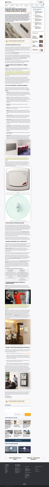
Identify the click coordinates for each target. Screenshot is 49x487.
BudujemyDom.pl (17, 468)
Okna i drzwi (6, 469)
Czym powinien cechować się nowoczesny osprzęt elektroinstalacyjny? (35, 37)
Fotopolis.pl (36, 468)
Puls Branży (6, 5)
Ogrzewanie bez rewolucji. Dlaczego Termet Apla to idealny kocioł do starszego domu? (38, 24)
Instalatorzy (42, 5)
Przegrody (6, 467)
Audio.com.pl (26, 468)
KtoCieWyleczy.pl (37, 471)
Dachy (6, 468)
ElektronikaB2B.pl (27, 474)
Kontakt (6, 472)
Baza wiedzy (12, 5)
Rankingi (17, 5)
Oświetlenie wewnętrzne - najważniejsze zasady (35, 46)
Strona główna (6, 466)
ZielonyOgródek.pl (17, 471)
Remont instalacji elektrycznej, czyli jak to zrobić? (35, 42)
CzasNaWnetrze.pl (17, 472)
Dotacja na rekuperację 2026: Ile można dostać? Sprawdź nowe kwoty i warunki (38, 20)
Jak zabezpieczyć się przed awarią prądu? (35, 49)
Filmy (21, 5)
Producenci (36, 5)
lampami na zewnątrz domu (26, 353)
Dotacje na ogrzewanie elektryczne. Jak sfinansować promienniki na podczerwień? (38, 16)
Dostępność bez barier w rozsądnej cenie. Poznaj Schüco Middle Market (38, 28)
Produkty (31, 5)
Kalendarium (26, 5)
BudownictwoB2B (37, 10)
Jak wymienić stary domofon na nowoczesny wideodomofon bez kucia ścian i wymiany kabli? (39, 12)
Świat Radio (26, 477)
